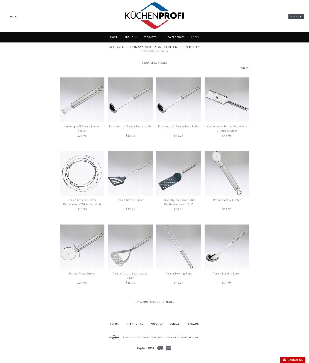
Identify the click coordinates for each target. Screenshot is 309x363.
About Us (131, 37)
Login (195, 37)
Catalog (193, 323)
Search (114, 323)
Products (151, 37)
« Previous (141, 302)
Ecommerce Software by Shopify (182, 337)
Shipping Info (135, 323)
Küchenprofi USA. (153, 337)
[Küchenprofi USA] (154, 29)
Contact (175, 323)
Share (246, 68)
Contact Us (294, 359)
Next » (170, 302)
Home (114, 37)
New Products (175, 37)
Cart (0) (296, 16)
